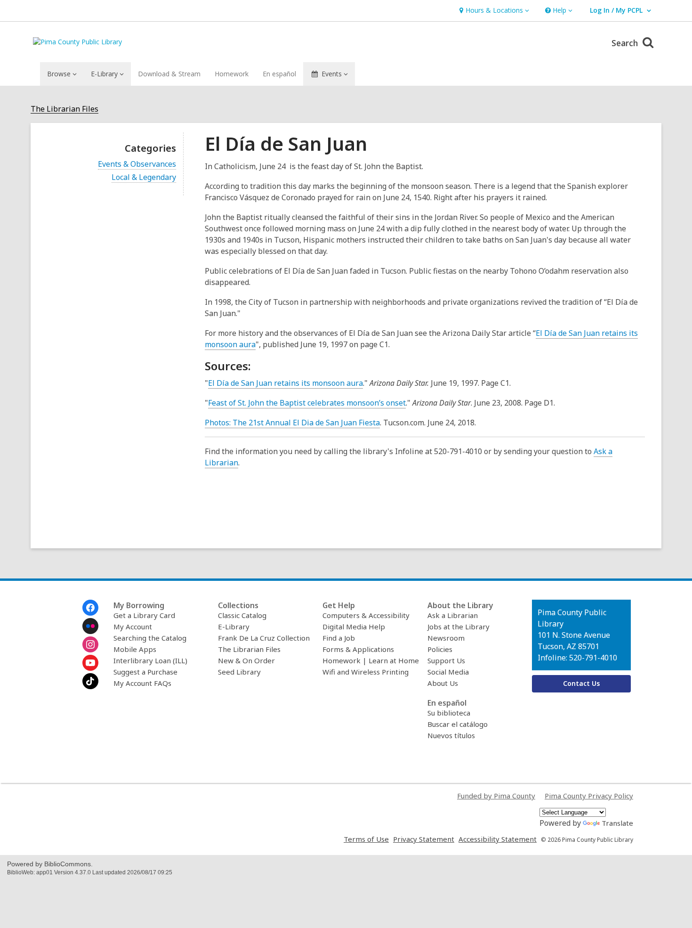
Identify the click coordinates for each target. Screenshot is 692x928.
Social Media (448, 671)
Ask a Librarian (452, 615)
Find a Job (338, 638)
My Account (132, 626)
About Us (442, 683)
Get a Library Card (144, 615)
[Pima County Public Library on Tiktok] (90, 681)
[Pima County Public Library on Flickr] (90, 626)
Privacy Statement (423, 839)
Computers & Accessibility (366, 615)
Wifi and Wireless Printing (365, 671)
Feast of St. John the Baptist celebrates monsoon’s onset (307, 403)
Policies (439, 649)
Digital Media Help (353, 626)
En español (279, 73)
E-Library (233, 626)
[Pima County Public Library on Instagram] (90, 644)
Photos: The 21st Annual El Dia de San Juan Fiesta (292, 422)
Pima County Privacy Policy (589, 795)
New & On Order (246, 660)
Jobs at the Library (458, 626)
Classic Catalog (242, 615)
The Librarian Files (64, 109)
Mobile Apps (134, 649)
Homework (232, 73)
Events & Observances (137, 164)
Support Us (446, 660)
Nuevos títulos (451, 735)
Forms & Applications (358, 649)
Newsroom (446, 638)
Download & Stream (169, 73)
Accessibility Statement (498, 839)
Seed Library (239, 671)
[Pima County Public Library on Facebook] (90, 608)
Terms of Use (366, 839)
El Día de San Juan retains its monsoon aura (285, 383)
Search (626, 43)
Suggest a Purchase (145, 671)
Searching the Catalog (149, 638)
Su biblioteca (448, 712)
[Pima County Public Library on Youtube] (90, 663)
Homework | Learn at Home (370, 660)
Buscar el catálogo (457, 724)
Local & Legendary (144, 177)
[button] (493, 10)
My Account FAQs (142, 683)
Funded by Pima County (496, 795)
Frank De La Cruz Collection (264, 638)
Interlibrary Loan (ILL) (150, 660)
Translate (617, 823)
